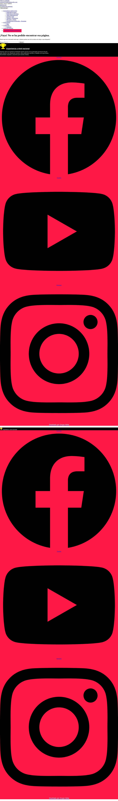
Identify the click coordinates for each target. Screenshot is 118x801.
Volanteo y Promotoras (12, 18)
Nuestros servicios (10, 11)
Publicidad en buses (11, 12)
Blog (7, 24)
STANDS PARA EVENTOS (12, 30)
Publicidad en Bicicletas (12, 14)
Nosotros (6, 22)
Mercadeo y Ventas (11, 19)
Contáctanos (8, 28)
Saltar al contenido (4, 0)
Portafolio (8, 27)
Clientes (6, 25)
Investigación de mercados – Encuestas (16, 21)
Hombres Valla (10, 16)
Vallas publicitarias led (12, 15)
